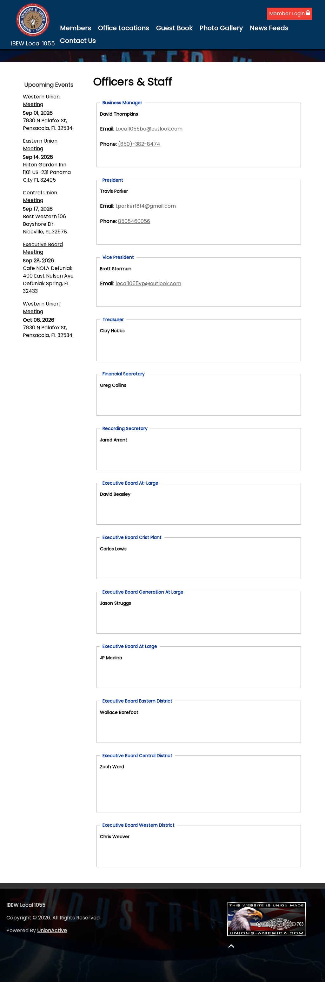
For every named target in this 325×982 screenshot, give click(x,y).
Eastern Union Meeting (40, 144)
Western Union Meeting (41, 100)
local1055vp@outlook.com (148, 283)
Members (75, 28)
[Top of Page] (231, 946)
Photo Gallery (221, 28)
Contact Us (78, 40)
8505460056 (134, 221)
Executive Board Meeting (43, 248)
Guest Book (174, 28)
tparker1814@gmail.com (146, 206)
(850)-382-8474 (139, 144)
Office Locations (123, 28)
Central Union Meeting (40, 196)
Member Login (287, 13)
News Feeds (269, 28)
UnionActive (52, 930)
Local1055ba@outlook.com (149, 128)
